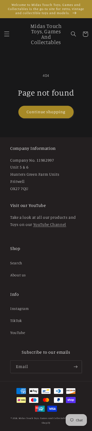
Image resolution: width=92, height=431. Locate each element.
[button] (7, 34)
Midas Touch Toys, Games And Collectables (43, 418)
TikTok (16, 320)
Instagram (19, 308)
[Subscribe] (76, 366)
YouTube (17, 332)
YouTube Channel (49, 224)
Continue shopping (46, 111)
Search (16, 263)
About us (18, 275)
